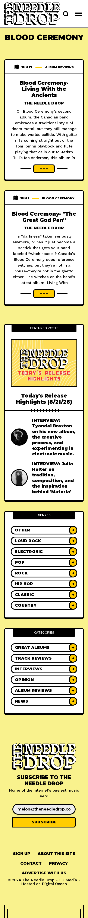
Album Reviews (59, 67)
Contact (31, 863)
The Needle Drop (44, 103)
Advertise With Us (44, 873)
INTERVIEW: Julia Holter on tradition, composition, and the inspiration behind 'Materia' (53, 477)
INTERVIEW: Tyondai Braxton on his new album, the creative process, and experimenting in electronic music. (54, 437)
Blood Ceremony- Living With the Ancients (44, 89)
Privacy (58, 863)
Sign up (21, 853)
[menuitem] (21, 854)
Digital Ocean (54, 883)
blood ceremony (58, 198)
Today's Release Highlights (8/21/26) (44, 399)
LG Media (68, 880)
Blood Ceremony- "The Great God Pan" (44, 217)
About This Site (56, 853)
